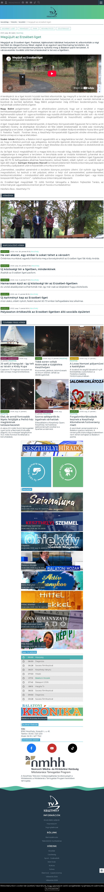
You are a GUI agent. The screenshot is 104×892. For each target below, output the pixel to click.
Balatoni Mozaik (42, 678)
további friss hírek (14, 322)
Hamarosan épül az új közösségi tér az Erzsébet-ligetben (39, 283)
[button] (4, 220)
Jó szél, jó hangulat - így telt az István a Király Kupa (17, 365)
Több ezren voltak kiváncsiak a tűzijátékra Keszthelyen (48, 364)
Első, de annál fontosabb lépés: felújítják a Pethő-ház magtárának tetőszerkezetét (17, 420)
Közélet (22, 22)
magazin (27, 489)
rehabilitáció (47, 28)
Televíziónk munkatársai (52, 841)
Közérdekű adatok (52, 820)
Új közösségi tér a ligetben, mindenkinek (28, 269)
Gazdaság (52, 854)
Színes (38, 358)
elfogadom (52, 889)
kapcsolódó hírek (13, 245)
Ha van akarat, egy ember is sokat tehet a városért (35, 255)
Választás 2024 (52, 877)
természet (24, 28)
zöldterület (63, 28)
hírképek (8, 195)
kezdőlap (5, 22)
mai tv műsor (29, 652)
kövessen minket (31, 740)
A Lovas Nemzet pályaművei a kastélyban (86, 365)
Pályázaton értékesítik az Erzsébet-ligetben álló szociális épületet (45, 311)
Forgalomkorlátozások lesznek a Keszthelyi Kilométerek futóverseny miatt (85, 420)
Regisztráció (14, 3)
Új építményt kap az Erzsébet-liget (24, 297)
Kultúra (74, 358)
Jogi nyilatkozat (51, 827)
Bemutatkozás (52, 837)
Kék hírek (52, 862)
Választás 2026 (52, 880)
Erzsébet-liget (8, 28)
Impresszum (52, 824)
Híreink (14, 22)
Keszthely (19, 33)
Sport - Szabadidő (9, 358)
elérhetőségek (30, 725)
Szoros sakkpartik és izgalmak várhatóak (47, 418)
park (35, 28)
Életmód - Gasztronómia (52, 873)
